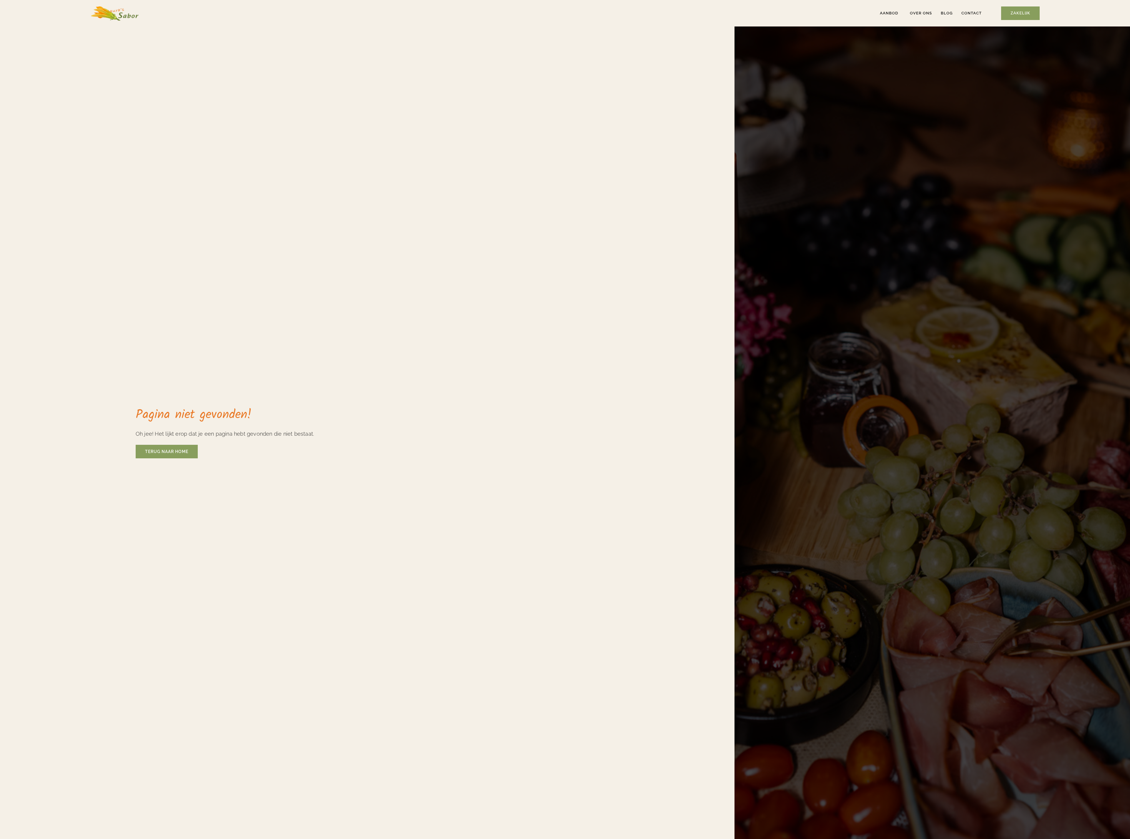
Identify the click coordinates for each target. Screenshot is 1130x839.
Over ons (921, 13)
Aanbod (889, 13)
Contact (971, 13)
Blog (947, 13)
